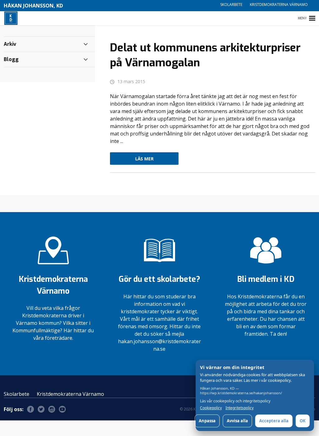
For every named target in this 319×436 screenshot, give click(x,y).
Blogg (11, 59)
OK (303, 421)
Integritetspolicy (240, 407)
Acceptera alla (273, 421)
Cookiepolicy (211, 407)
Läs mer (144, 159)
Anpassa (207, 421)
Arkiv (10, 44)
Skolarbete (231, 4)
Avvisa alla (237, 421)
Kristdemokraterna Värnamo (279, 4)
